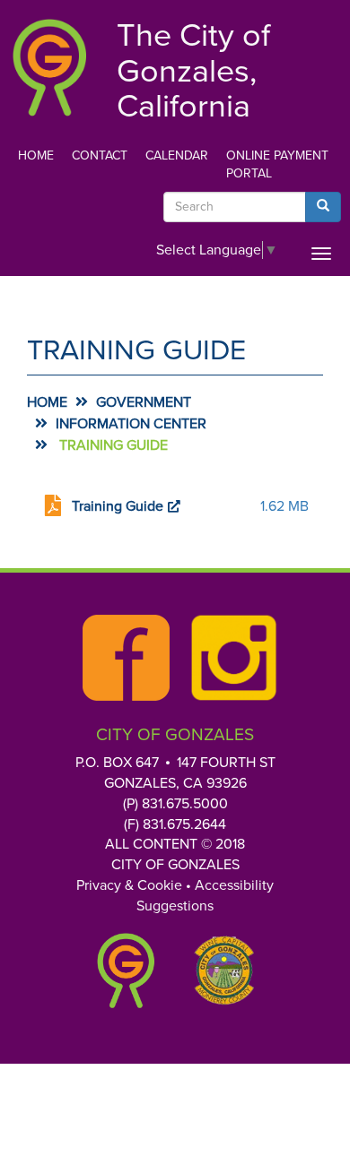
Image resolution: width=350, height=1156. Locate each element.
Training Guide (117, 506)
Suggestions (175, 906)
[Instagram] (228, 658)
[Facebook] (121, 658)
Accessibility (234, 885)
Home (36, 155)
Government (143, 402)
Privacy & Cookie (129, 885)
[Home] (49, 66)
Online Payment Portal (277, 164)
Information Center (131, 424)
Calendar (176, 155)
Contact (99, 155)
